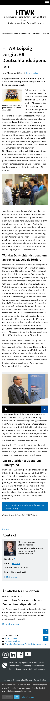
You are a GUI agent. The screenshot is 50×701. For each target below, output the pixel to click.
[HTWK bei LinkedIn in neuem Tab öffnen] (13, 655)
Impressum (7, 680)
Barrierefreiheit (40, 680)
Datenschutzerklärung (22, 680)
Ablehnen (7, 697)
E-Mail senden (10, 577)
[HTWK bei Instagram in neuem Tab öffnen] (5, 655)
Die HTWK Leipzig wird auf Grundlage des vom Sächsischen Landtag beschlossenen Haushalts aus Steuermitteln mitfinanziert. (27, 665)
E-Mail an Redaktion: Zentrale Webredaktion (25, 644)
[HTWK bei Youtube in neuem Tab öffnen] (28, 654)
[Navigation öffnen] (46, 3)
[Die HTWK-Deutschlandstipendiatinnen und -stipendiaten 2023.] (12, 95)
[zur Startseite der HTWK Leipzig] (25, 12)
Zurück (5, 529)
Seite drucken (32, 73)
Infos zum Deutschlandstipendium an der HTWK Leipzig (25, 507)
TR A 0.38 (16, 563)
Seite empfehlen (12, 641)
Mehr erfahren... (27, 697)
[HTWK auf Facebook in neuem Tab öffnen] (20, 655)
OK (17, 697)
